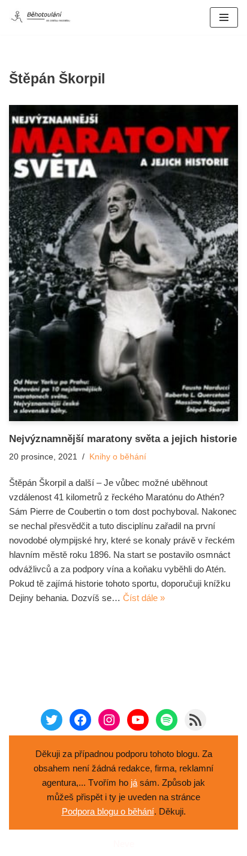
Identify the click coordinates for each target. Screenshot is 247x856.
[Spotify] (166, 720)
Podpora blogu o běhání (108, 811)
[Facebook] (80, 720)
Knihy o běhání (117, 456)
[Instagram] (109, 720)
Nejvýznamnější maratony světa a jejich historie (123, 438)
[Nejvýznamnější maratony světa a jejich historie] (123, 263)
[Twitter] (51, 720)
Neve (123, 844)
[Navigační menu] (224, 17)
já (134, 782)
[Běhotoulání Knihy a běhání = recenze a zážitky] (45, 17)
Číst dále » (144, 598)
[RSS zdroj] (195, 720)
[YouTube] (138, 720)
